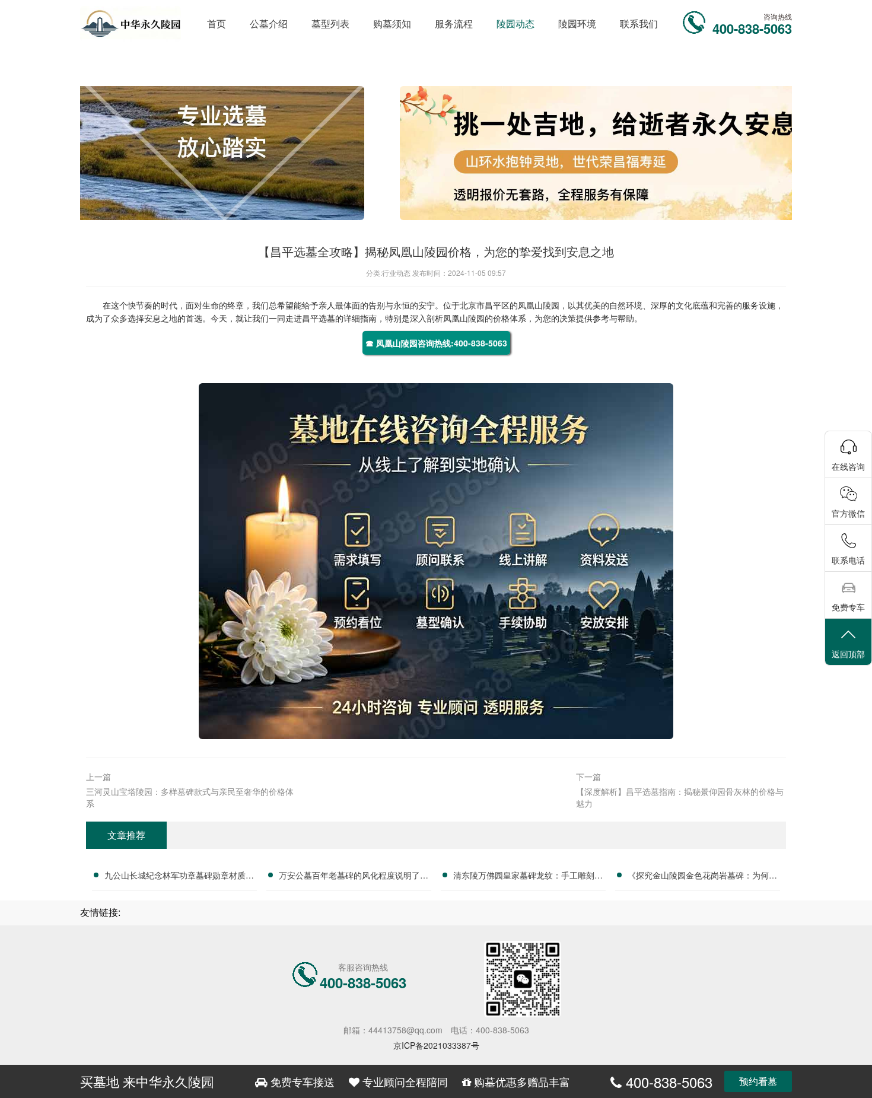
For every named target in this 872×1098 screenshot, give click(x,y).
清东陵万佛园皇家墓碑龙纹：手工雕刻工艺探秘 (528, 876)
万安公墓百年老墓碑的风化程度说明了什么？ (353, 876)
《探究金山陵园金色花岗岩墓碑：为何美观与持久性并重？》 (702, 876)
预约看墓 (758, 1081)
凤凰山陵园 (538, 305)
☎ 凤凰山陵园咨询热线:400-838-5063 (436, 343)
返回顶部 (848, 654)
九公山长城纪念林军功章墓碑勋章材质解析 (179, 876)
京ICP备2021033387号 (436, 1045)
